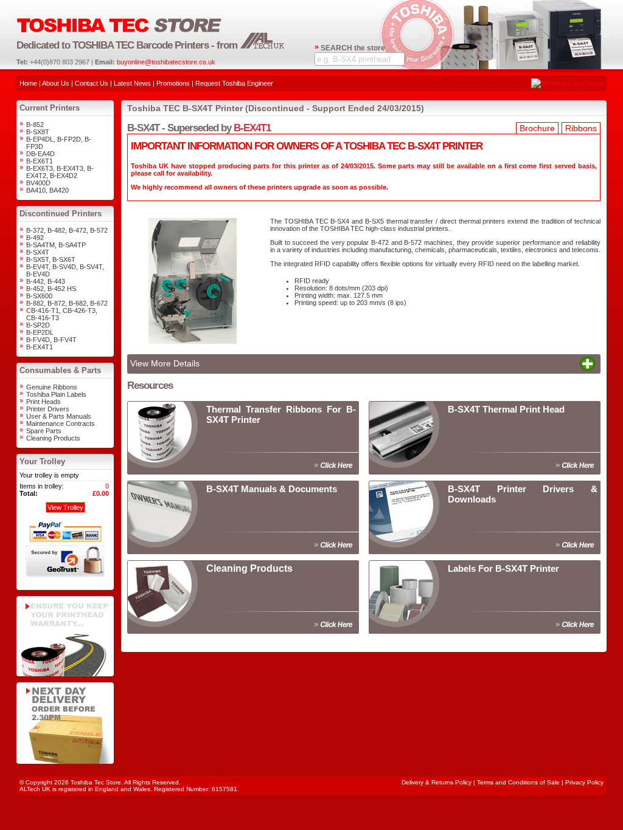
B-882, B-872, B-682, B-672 (67, 303)
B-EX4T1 (39, 347)
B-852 (35, 124)
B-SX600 (39, 296)
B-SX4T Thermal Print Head (506, 409)
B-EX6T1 (39, 161)
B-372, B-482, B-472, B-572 (67, 230)
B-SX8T (37, 131)
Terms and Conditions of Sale (518, 782)
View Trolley (65, 507)
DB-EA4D (40, 153)
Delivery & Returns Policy (437, 782)
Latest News (132, 83)
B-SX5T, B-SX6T (50, 259)
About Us (55, 83)
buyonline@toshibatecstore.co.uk (166, 62)
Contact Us (91, 83)
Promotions (173, 83)
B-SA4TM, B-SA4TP (56, 245)
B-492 (35, 237)
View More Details (165, 363)
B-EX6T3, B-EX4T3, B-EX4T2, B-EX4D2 (60, 172)
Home (28, 83)
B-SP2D (38, 325)
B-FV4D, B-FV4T (51, 339)
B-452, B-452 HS (51, 288)
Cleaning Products (53, 438)
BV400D (38, 183)
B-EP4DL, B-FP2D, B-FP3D (58, 142)
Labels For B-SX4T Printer (503, 568)
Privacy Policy (584, 782)
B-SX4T (37, 252)
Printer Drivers (47, 409)
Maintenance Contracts (60, 423)
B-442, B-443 (45, 281)
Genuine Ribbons (51, 387)
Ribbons (581, 128)
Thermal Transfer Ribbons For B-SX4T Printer (281, 414)
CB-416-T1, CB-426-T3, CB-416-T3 (61, 314)
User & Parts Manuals (58, 416)
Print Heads (43, 401)
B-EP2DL (40, 332)
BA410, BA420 (47, 190)
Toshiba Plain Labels (56, 394)
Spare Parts (43, 430)
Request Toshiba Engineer (234, 83)
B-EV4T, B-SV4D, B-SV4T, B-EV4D (65, 270)
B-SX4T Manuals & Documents (271, 489)
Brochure (537, 128)
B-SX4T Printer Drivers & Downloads (522, 494)
